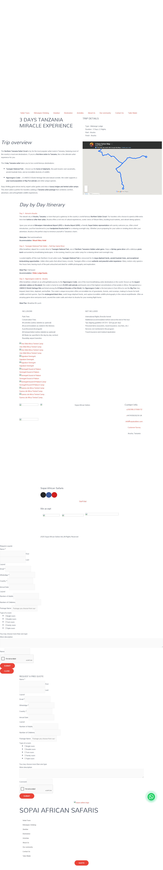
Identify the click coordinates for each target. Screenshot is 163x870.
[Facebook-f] (49, 495)
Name (3, 549)
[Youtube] (54, 495)
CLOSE (7, 671)
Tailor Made (132, 113)
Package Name (6, 608)
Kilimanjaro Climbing (41, 113)
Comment (23, 781)
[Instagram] (43, 495)
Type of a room (6, 612)
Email (2, 569)
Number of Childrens (7, 602)
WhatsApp (4, 575)
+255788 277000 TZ (134, 409)
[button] (81, 213)
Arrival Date (4, 587)
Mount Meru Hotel (39, 240)
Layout (2, 564)
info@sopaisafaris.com (134, 421)
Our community (105, 113)
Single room (10, 616)
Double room (11, 619)
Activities (80, 113)
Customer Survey (134, 427)
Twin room (10, 622)
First (27, 553)
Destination (68, 113)
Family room (11, 625)
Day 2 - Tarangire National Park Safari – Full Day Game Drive (41, 246)
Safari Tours (25, 113)
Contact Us (119, 113)
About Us (91, 113)
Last (27, 559)
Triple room (10, 628)
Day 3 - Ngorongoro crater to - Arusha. (33, 278)
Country (3, 581)
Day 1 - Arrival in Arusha (28, 213)
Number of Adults (6, 596)
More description (6, 637)
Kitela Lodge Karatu (39, 273)
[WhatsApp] (151, 796)
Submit (7, 665)
